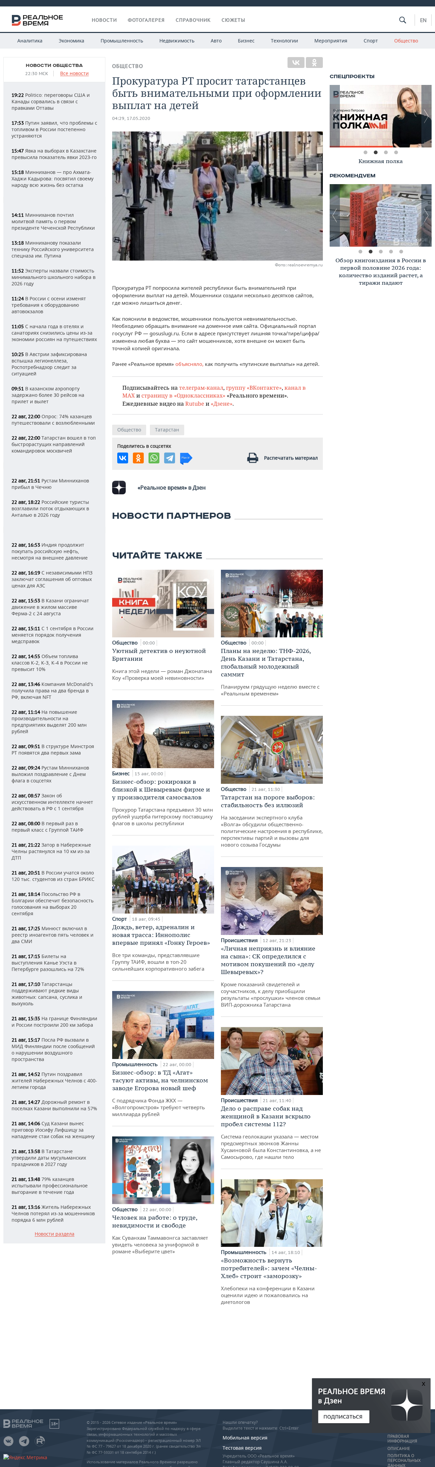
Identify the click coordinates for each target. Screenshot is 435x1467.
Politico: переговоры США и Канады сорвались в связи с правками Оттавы (51, 101)
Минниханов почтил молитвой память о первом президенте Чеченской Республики (53, 221)
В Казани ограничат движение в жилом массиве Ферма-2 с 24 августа (50, 607)
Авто (216, 40)
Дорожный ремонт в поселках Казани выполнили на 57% (54, 1105)
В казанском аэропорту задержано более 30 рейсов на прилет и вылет (48, 395)
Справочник (193, 20)
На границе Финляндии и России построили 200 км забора (54, 1021)
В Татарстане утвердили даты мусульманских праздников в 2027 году (49, 1157)
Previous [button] (335, 116)
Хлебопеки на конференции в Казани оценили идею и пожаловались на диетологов (269, 1280)
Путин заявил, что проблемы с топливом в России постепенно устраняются (54, 129)
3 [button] (385, 152)
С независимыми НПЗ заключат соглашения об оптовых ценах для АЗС (52, 579)
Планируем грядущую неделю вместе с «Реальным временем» (270, 672)
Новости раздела (54, 1234)
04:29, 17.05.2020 (131, 118)
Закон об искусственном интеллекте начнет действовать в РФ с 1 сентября (52, 802)
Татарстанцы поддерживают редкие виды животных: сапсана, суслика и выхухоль (47, 994)
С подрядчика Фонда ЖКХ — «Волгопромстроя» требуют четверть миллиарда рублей (160, 1092)
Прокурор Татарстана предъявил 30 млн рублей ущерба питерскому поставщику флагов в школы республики (162, 802)
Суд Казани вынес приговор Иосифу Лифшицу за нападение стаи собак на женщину (53, 1129)
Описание (398, 1448)
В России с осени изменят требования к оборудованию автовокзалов (49, 305)
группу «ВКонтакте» (254, 387)
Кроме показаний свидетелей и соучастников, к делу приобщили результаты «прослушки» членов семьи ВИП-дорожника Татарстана (270, 976)
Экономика (71, 40)
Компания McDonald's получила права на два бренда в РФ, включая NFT (52, 690)
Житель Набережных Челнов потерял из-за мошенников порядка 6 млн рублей (53, 1213)
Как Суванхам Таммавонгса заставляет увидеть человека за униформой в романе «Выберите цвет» (160, 1234)
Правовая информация (402, 1439)
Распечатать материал (291, 458)
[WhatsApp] (154, 458)
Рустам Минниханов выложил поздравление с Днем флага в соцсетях (50, 774)
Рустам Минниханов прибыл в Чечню (50, 483)
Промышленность (122, 40)
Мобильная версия (245, 1437)
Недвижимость (176, 40)
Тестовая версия (242, 1448)
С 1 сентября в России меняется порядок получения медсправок (52, 634)
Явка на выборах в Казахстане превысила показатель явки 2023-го (54, 153)
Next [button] (426, 116)
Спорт (371, 40)
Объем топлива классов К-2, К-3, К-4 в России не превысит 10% (50, 662)
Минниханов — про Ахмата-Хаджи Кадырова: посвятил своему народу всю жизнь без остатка (52, 178)
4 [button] (396, 152)
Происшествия (240, 940)
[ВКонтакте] (296, 62)
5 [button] (401, 251)
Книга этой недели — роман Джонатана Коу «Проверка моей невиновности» (162, 664)
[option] (362, 116)
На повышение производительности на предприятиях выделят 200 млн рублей (49, 722)
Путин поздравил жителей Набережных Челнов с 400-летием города (54, 1080)
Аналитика (29, 40)
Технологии (284, 40)
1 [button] (365, 152)
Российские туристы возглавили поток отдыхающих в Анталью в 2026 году (50, 508)
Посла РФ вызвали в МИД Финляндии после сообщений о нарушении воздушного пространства (53, 1049)
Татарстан (167, 429)
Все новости (74, 73)
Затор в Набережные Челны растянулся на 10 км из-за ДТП (51, 851)
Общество (406, 40)
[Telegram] (169, 458)
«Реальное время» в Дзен (172, 487)
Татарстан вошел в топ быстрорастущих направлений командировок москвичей (54, 444)
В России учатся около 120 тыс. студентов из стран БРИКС (53, 875)
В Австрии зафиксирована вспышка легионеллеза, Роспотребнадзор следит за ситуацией (49, 364)
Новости (104, 20)
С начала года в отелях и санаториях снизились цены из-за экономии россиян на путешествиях (54, 332)
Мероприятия (330, 40)
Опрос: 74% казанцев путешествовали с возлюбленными (53, 419)
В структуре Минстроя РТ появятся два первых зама (53, 749)
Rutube (194, 403)
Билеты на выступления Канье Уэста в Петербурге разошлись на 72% (48, 962)
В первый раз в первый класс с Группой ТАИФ (47, 826)
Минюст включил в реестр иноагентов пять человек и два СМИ (52, 934)
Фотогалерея (146, 20)
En (423, 20)
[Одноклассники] (314, 62)
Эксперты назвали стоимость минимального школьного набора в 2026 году (53, 277)
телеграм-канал (201, 387)
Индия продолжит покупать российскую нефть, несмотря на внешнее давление (50, 551)
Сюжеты (233, 20)
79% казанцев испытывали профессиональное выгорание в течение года (50, 1185)
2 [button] (375, 152)
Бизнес (246, 40)
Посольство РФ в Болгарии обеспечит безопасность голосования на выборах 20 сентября (52, 904)
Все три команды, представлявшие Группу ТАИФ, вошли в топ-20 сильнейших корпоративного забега (161, 947)
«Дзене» (221, 403)
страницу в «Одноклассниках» (183, 395)
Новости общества (54, 65)
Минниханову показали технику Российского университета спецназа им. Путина (53, 249)
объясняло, (189, 363)
